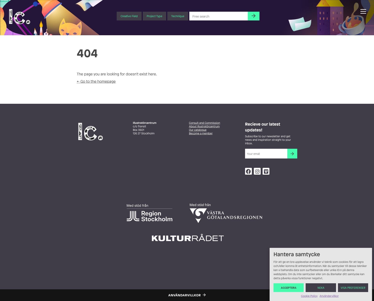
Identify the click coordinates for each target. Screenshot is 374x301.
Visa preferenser (353, 288)
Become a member (201, 133)
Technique (177, 16)
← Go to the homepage (96, 81)
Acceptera (288, 288)
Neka (321, 288)
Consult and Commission (204, 123)
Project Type (154, 16)
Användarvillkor (329, 296)
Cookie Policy (309, 296)
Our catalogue (197, 130)
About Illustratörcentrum (204, 126)
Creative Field (129, 16)
